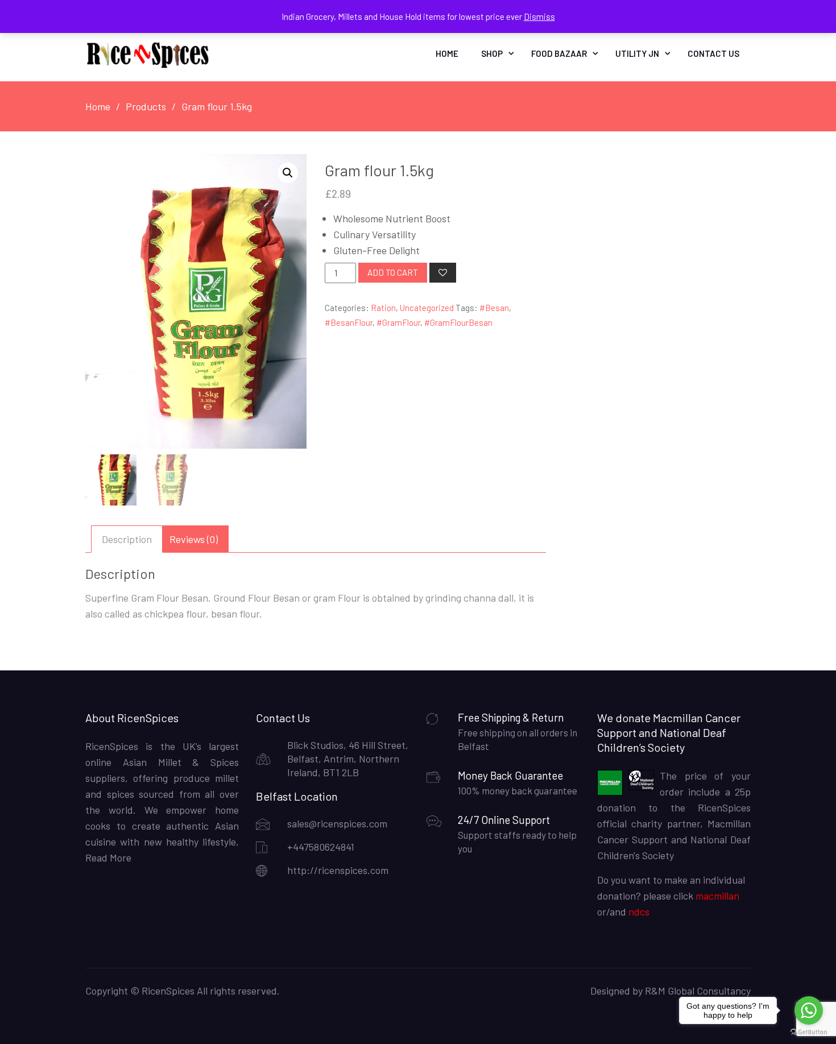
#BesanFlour (349, 322)
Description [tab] (127, 539)
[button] (288, 173)
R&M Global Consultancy (698, 990)
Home (447, 53)
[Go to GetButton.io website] (809, 1032)
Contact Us (713, 53)
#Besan (494, 308)
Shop (492, 53)
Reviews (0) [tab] (193, 539)
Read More (108, 857)
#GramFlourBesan (458, 322)
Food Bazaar (559, 53)
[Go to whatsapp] (808, 1010)
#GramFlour (398, 322)
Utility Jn (637, 53)
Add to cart (392, 272)
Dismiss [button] (539, 16)
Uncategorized (427, 308)
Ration (383, 308)
